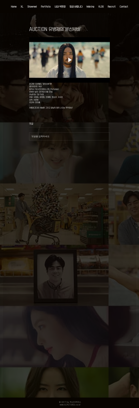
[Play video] (69, 60)
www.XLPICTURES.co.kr (70, 404)
